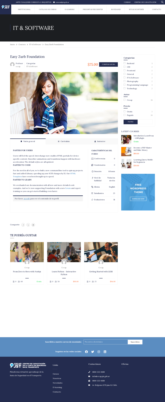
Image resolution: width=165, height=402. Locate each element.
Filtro (130, 122)
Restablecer (146, 122)
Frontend (131, 70)
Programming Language (137, 85)
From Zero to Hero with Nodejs (27, 271)
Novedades (57, 383)
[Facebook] (23, 225)
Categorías (30, 63)
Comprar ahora (108, 64)
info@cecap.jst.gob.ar (101, 376)
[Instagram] (99, 351)
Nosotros (57, 378)
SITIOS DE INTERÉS (136, 9)
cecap (27, 268)
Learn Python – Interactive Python (64, 273)
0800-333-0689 (98, 372)
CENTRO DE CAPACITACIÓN (145, 2)
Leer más (27, 252)
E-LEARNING (69, 9)
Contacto (57, 392)
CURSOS (127, 2)
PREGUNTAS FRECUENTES (93, 9)
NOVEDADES (116, 9)
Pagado (130, 115)
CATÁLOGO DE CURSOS (47, 9)
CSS (128, 67)
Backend (130, 63)
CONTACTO (156, 9)
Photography (132, 81)
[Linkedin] (105, 351)
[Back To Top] (155, 391)
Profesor (19, 63)
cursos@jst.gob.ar (62, 2)
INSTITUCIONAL (24, 9)
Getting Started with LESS (101, 271)
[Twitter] (28, 225)
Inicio (12, 44)
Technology (132, 88)
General (130, 74)
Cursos (56, 374)
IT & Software (35, 44)
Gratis (129, 111)
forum (68, 188)
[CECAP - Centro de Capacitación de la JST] (5, 7)
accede (27, 198)
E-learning (57, 387)
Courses (22, 44)
